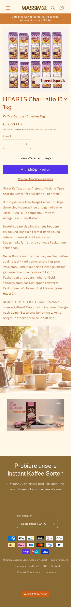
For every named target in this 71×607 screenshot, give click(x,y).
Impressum (51, 572)
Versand (18, 129)
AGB (45, 566)
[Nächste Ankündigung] (63, 18)
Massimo (17, 560)
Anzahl (7, 136)
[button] (8, 8)
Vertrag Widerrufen (35, 594)
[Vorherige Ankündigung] (7, 18)
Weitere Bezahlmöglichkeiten (35, 179)
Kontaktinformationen (29, 572)
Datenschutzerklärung (27, 566)
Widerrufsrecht (59, 560)
